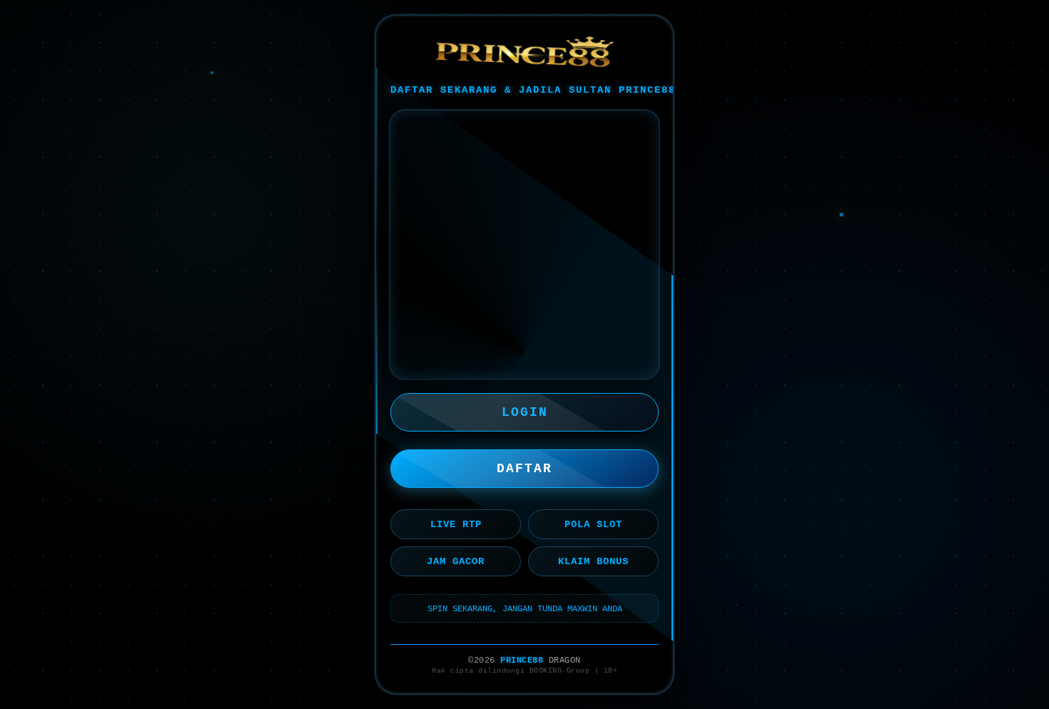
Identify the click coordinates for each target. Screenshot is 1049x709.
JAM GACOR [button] (456, 561)
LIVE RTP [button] (456, 524)
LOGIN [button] (525, 412)
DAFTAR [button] (524, 468)
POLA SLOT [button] (593, 524)
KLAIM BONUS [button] (593, 561)
